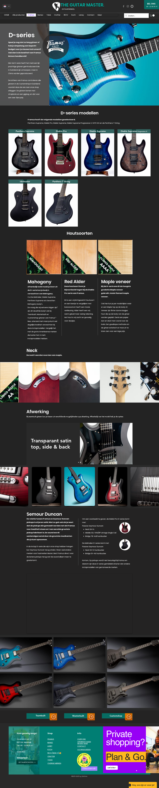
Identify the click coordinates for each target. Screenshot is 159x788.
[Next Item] (155, 382)
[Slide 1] (78, 462)
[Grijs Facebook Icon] (123, 6)
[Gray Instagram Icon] (127, 6)
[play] (154, 706)
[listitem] (25, 152)
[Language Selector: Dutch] (6, 6)
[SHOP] (53, 716)
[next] (155, 673)
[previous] (4, 673)
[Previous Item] (3, 382)
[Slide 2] (80, 462)
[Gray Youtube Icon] (132, 6)
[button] (152, 15)
